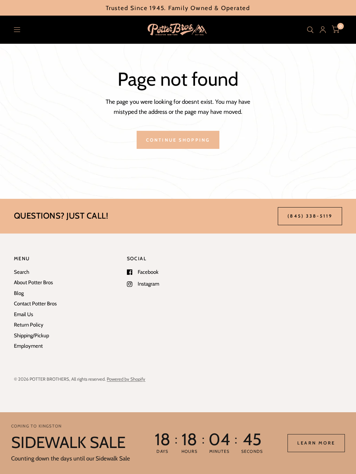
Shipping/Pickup (31, 335)
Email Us (23, 314)
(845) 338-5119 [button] (310, 216)
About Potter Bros (33, 282)
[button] (316, 443)
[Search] (310, 30)
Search (21, 272)
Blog (19, 293)
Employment (28, 346)
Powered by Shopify (126, 379)
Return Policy (28, 325)
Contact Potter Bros (35, 304)
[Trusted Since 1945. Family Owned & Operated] (178, 8)
